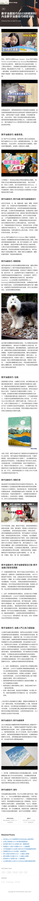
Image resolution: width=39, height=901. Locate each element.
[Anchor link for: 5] (21, 480)
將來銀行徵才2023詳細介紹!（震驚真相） (16, 844)
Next (29, 820)
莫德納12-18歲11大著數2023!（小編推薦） (17, 846)
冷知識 (8, 872)
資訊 (3, 9)
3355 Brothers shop (9, 2)
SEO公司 (17, 882)
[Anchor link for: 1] (25, 134)
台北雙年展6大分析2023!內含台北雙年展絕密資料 (19, 861)
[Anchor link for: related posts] (16, 834)
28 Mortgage (10, 882)
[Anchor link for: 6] (18, 567)
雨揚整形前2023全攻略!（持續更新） (15, 851)
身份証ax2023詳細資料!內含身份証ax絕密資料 (18, 839)
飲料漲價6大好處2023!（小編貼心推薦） (16, 856)
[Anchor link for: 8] (25, 720)
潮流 (21, 872)
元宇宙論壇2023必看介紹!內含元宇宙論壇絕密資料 (19, 849)
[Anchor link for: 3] (21, 261)
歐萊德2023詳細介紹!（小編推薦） (14, 858)
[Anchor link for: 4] (19, 377)
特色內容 (15, 872)
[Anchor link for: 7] (37, 628)
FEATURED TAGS (6, 868)
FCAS (3, 882)
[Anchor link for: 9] (18, 790)
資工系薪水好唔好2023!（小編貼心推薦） (16, 854)
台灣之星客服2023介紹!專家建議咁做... (16, 841)
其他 (26, 872)
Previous (10, 820)
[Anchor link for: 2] (37, 199)
